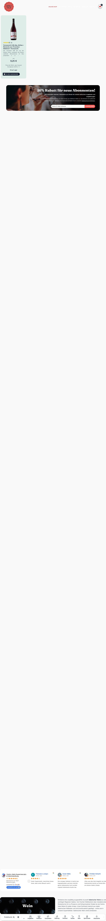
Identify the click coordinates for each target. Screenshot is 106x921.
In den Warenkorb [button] (16, 75)
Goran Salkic (66, 875)
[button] (102, 916)
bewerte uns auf (12, 889)
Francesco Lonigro (42, 875)
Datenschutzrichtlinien (88, 102)
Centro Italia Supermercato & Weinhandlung (16, 877)
